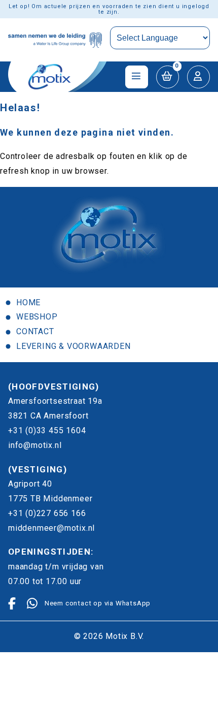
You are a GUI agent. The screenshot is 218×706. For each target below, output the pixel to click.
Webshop (37, 317)
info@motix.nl (34, 445)
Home (28, 302)
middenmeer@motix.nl (51, 528)
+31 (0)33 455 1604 (47, 430)
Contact (35, 331)
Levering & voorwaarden (73, 346)
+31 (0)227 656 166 (47, 513)
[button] (167, 77)
